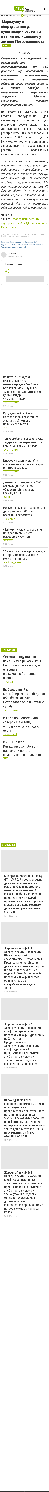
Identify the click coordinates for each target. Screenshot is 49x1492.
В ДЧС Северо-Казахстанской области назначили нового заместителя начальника (22, 748)
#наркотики (15, 245)
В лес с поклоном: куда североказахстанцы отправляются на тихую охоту (21, 724)
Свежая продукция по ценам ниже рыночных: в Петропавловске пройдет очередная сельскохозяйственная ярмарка (22, 667)
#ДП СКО (5, 245)
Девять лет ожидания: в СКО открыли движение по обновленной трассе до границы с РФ (22, 487)
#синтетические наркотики (33, 245)
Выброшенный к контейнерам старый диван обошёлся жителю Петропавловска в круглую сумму (24, 697)
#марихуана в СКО (20, 247)
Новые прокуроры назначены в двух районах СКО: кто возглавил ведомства (24, 511)
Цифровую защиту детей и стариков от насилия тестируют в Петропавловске (24, 464)
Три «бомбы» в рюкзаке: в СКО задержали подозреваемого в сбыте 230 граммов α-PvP (23, 442)
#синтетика (6, 247)
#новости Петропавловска (12, 242)
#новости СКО (31, 242)
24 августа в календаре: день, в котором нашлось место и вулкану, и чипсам (24, 554)
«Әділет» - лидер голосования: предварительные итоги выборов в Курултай (23, 533)
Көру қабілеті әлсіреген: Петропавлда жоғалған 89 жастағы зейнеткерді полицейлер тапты (20, 419)
